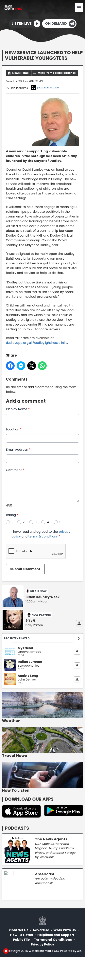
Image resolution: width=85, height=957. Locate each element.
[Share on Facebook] (10, 365)
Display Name (18, 409)
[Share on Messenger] (21, 365)
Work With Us (64, 930)
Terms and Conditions (53, 939)
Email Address (18, 449)
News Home (20, 73)
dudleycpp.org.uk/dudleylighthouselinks (36, 342)
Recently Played (17, 638)
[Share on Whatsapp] (42, 365)
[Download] (79, 623)
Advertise (41, 930)
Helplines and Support (56, 935)
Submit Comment (25, 569)
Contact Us (18, 930)
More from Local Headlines (57, 73)
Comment (15, 470)
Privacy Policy (42, 944)
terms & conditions (43, 536)
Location (14, 429)
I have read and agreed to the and (40, 534)
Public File (21, 939)
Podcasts (17, 828)
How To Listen (21, 935)
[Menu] (79, 7)
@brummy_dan (48, 87)
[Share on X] (31, 365)
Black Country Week (43, 597)
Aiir (79, 951)
